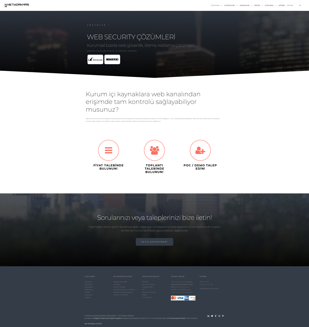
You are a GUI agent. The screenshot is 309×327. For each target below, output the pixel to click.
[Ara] (300, 5)
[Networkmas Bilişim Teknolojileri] (17, 5)
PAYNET (174, 290)
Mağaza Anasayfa (120, 282)
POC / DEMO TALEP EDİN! (200, 167)
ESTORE (145, 282)
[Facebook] (215, 316)
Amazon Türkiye (148, 284)
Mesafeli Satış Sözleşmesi (123, 292)
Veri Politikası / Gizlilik (93, 324)
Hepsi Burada (147, 287)
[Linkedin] (208, 316)
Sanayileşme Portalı (178, 318)
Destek (87, 292)
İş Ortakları (89, 287)
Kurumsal (88, 295)
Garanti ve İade (119, 287)
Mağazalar (89, 290)
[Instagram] (219, 316)
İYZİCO (182, 290)
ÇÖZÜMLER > (98, 25)
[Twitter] (212, 316)
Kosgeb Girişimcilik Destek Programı (107, 318)
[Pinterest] (223, 316)
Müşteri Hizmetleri (120, 295)
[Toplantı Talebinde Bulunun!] (154, 150)
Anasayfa (88, 282)
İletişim (88, 297)
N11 (143, 290)
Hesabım (117, 284)
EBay (144, 295)
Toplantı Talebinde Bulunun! (154, 169)
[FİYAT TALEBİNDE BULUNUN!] (108, 150)
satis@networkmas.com (209, 288)
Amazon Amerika (149, 292)
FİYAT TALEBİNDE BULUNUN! (108, 167)
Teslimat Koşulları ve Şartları (124, 290)
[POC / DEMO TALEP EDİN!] (200, 150)
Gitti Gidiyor (147, 297)
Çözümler (88, 284)
